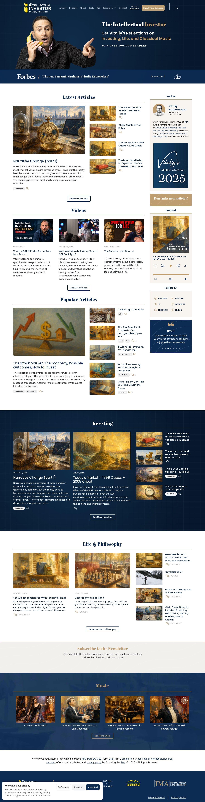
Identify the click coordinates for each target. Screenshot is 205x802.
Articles (63, 8)
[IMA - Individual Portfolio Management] (170, 783)
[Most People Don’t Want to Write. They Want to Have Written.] (149, 560)
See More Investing (102, 517)
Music (102, 686)
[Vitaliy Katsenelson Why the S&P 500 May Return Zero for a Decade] (33, 230)
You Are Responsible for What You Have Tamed (129, 110)
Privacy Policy (178, 797)
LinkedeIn (163, 310)
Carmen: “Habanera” (35, 725)
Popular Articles (79, 299)
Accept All (93, 787)
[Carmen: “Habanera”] (35, 709)
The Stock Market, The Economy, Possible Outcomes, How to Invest (48, 365)
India (121, 341)
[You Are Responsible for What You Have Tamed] (103, 113)
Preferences (63, 787)
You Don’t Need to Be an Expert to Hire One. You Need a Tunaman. (130, 163)
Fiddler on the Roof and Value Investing (178, 591)
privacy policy (94, 762)
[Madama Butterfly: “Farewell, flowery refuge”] (169, 709)
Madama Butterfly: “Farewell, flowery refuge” (169, 727)
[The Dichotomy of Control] (124, 230)
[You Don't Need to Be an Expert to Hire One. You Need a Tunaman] (103, 166)
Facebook (163, 298)
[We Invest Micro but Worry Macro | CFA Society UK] (79, 230)
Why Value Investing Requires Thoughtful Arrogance (129, 367)
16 (136, 341)
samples (51, 762)
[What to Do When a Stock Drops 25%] (149, 492)
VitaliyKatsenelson (177, 107)
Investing (102, 423)
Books (91, 8)
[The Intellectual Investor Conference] (133, 783)
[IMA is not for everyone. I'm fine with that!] (102, 352)
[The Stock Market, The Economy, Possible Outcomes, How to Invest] (49, 332)
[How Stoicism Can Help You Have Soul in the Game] (102, 387)
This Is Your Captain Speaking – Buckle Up (177, 470)
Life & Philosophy (102, 544)
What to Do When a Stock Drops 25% (176, 488)
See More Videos (78, 287)
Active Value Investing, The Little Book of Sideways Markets (169, 129)
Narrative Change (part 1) (35, 161)
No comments (23, 615)
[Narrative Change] (49, 129)
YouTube (179, 298)
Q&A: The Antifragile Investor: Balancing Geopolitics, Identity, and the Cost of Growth (177, 613)
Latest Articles (78, 97)
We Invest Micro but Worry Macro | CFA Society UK (78, 253)
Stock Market (31, 391)
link (123, 762)
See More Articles (79, 198)
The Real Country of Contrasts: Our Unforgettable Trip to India (130, 331)
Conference (134, 8)
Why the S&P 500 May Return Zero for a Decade (32, 253)
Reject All (78, 787)
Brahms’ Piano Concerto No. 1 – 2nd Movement (125, 727)
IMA (186, 121)
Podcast (73, 8)
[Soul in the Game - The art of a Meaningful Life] (107, 783)
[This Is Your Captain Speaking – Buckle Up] (149, 474)
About (83, 8)
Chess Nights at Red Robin (129, 126)
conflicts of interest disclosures (155, 758)
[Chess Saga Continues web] (102, 315)
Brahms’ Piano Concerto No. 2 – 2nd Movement (80, 727)
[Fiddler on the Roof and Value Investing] (149, 595)
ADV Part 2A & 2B (92, 758)
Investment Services (153, 8)
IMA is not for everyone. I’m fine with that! (131, 348)
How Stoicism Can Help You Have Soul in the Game (131, 385)
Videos (78, 210)
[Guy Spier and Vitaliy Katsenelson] (149, 577)
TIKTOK (178, 310)
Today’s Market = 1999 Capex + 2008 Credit (131, 144)
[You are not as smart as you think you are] (149, 457)
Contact (123, 8)
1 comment (83, 612)
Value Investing (125, 354)
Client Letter (19, 189)
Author (171, 96)
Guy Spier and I (173, 572)
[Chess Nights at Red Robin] (103, 130)
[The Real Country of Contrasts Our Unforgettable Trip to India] (102, 332)
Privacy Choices (156, 797)
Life (120, 314)
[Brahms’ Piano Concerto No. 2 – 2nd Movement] (80, 709)
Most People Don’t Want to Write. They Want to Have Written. (177, 557)
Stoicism (122, 392)
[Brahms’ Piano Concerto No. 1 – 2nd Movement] (124, 709)
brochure (127, 758)
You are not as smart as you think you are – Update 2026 (177, 454)
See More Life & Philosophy (102, 629)
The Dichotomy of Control (119, 251)
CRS (111, 758)
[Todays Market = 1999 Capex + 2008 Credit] (103, 148)
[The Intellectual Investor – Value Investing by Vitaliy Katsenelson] (37, 7)
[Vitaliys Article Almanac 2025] (170, 165)
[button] (177, 8)
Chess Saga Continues (131, 309)
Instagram (180, 304)
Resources (108, 8)
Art (98, 8)
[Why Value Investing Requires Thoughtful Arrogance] (102, 370)
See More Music (102, 735)
